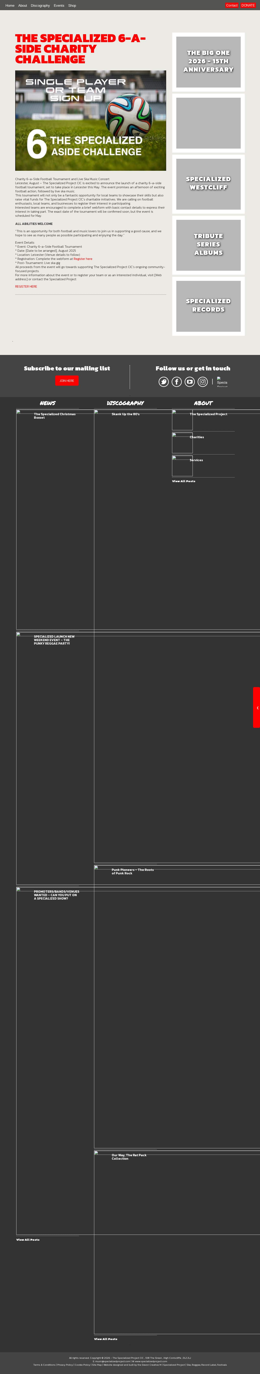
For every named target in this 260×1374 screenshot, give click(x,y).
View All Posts (28, 1239)
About (22, 6)
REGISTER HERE (26, 286)
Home (9, 6)
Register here (83, 258)
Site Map (97, 1365)
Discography (40, 6)
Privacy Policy (65, 1365)
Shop (72, 6)
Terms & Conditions (44, 1365)
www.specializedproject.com (151, 1361)
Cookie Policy (82, 1365)
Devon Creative (150, 1365)
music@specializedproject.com (112, 1361)
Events (59, 6)
